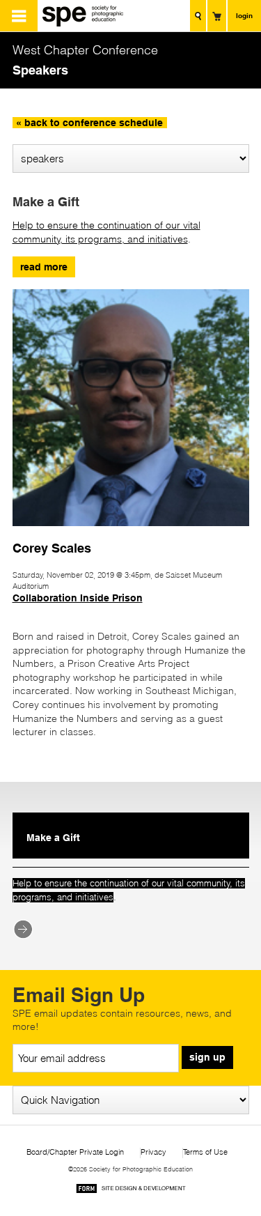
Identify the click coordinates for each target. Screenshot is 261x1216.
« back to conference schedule (89, 122)
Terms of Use (205, 1152)
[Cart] (216, 15)
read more (44, 266)
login (244, 15)
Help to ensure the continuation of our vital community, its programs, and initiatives (106, 232)
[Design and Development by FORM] (131, 1190)
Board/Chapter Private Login (75, 1152)
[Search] (198, 15)
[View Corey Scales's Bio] (131, 532)
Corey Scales (52, 547)
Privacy (153, 1152)
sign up (207, 1057)
